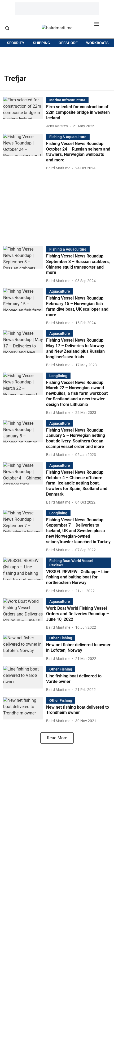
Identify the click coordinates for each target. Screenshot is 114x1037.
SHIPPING (41, 43)
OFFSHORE (68, 43)
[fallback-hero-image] (24, 113)
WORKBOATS (97, 43)
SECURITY (15, 43)
